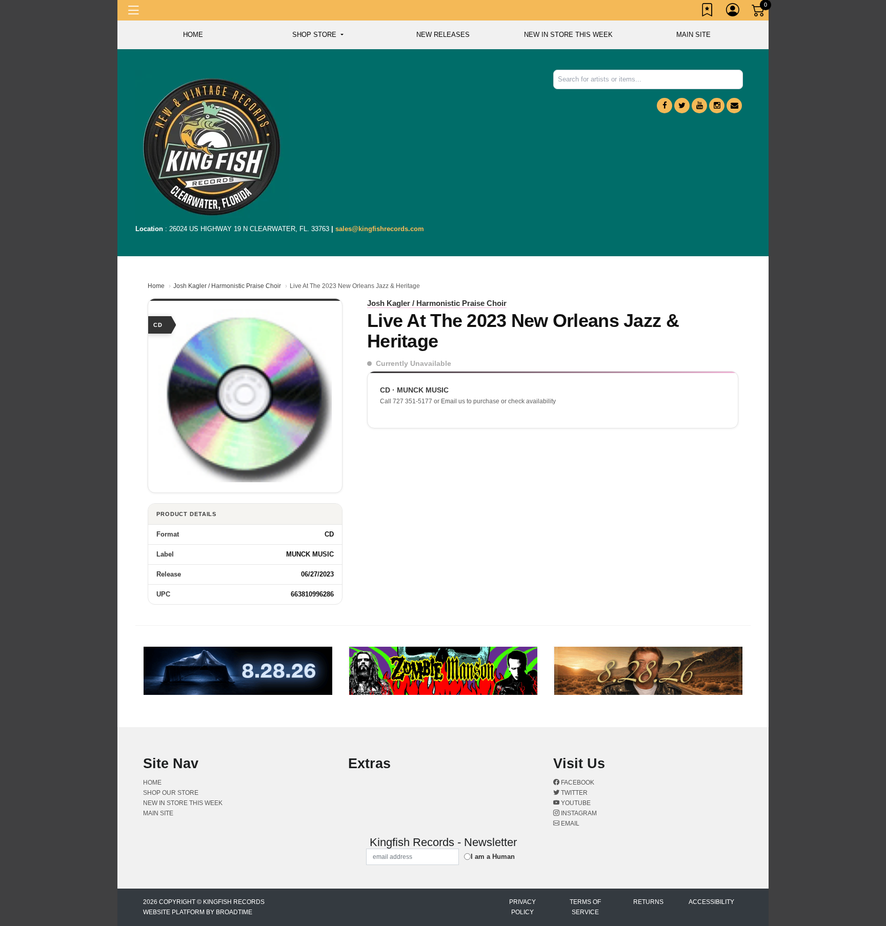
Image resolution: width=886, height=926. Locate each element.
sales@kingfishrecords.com (379, 229)
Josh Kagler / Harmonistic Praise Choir (227, 286)
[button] (317, 35)
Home (156, 286)
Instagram (578, 813)
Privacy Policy (522, 907)
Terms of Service (585, 907)
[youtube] (699, 105)
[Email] (734, 105)
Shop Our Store (170, 792)
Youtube (575, 803)
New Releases (443, 34)
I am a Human (493, 856)
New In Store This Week (568, 34)
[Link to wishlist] (707, 12)
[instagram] (717, 105)
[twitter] (682, 105)
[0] (759, 12)
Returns (648, 902)
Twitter (573, 792)
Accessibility (711, 902)
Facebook (576, 782)
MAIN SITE (693, 34)
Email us (453, 401)
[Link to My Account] (733, 12)
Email (569, 823)
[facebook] (664, 105)
